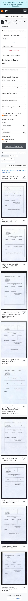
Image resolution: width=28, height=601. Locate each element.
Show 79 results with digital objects (17, 165)
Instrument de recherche (9, 93)
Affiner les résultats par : (14, 17)
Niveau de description (8, 80)
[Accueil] (6, 11)
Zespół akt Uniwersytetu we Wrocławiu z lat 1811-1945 (14, 171)
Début (4, 122)
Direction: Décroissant (7, 162)
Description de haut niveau (10, 70)
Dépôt (4, 63)
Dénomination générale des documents (14, 107)
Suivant (18, 598)
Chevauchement (9, 140)
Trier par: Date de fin (7, 159)
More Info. (15, 6)
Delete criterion (14, 50)
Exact (5, 142)
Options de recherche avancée (13, 31)
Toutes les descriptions (11, 115)
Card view (5, 156)
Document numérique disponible (12, 87)
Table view (14, 156)
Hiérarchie (23, 153)
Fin (3, 129)
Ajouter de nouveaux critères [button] (11, 56)
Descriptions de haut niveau (12, 113)
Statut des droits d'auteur (9, 100)
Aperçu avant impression (9, 153)
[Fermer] (26, 2)
